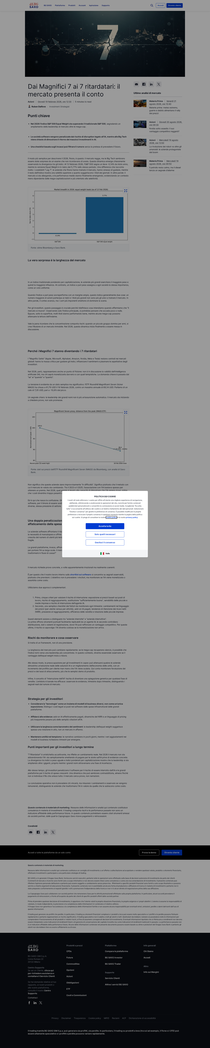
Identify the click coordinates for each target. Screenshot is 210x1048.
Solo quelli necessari (105, 534)
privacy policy (132, 517)
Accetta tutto (105, 526)
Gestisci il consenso (105, 542)
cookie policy (111, 517)
